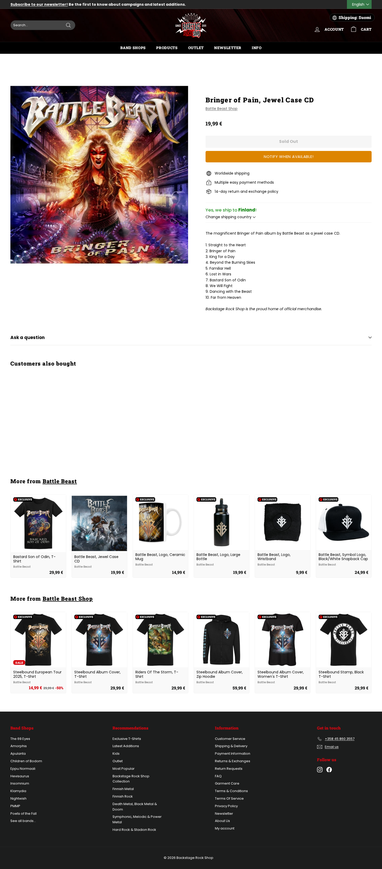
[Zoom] (99, 174)
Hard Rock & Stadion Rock (134, 829)
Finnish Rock (123, 796)
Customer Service (230, 738)
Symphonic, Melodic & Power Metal (137, 819)
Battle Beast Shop (222, 108)
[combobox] (42, 25)
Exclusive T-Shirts (127, 738)
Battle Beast (60, 481)
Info (257, 47)
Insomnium (19, 783)
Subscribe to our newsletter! (39, 4)
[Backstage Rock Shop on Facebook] (329, 769)
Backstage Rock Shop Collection (131, 779)
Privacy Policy (226, 806)
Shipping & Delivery (231, 746)
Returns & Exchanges (232, 761)
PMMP (15, 806)
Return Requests (228, 768)
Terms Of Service (229, 798)
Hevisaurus (19, 776)
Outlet (196, 47)
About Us (222, 820)
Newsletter (227, 47)
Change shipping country (229, 217)
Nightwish (18, 798)
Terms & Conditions (231, 790)
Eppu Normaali (22, 768)
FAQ (218, 776)
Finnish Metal (123, 788)
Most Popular (124, 768)
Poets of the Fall (23, 813)
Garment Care (227, 783)
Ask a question (27, 337)
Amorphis (18, 746)
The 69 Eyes (20, 738)
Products (167, 47)
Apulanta (18, 753)
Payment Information (232, 753)
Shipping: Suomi (355, 17)
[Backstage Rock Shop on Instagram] (319, 769)
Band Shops (133, 47)
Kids (116, 753)
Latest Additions (126, 746)
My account (224, 828)
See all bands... (23, 820)
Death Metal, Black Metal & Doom (135, 806)
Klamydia (18, 790)
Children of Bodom (26, 761)
